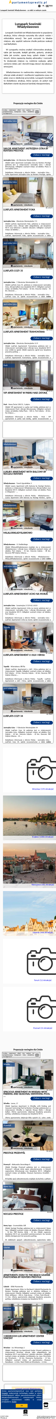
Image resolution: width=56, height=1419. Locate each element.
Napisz (53, 1418)
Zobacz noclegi (41, 155)
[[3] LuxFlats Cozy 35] (28, 253)
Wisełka (7, 1064)
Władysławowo (10, 444)
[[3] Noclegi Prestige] (28, 1197)
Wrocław (7, 1309)
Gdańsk (7, 1248)
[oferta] (12, 144)
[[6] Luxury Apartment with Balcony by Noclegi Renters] (28, 454)
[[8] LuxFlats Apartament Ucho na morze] (28, 576)
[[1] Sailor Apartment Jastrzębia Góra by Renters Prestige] (28, 131)
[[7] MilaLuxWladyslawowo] (28, 515)
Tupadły (7, 627)
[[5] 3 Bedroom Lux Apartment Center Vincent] (28, 1319)
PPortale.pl (3, 1418)
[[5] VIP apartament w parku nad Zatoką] (28, 375)
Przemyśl (7, 1125)
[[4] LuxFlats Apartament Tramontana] (28, 314)
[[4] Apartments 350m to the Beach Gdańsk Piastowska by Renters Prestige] (28, 1258)
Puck (5, 365)
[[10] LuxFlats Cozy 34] (28, 699)
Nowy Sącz (8, 1186)
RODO (14, 1402)
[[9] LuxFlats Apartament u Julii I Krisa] (28, 638)
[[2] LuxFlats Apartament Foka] (28, 192)
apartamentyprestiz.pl (28, 2)
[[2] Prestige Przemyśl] (28, 1135)
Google (4, 1393)
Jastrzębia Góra (10, 121)
